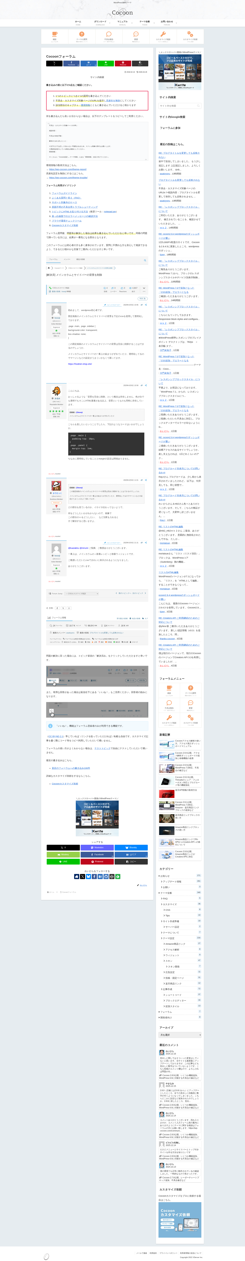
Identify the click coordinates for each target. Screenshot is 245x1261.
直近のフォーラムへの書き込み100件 (71, 768)
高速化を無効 (113, 100)
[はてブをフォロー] (100, 876)
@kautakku (73, 548)
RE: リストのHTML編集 (171, 526)
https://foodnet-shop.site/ (80, 364)
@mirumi (84, 548)
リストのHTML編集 (169, 572)
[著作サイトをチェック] (76, 876)
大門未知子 (165, 350)
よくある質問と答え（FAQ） (67, 198)
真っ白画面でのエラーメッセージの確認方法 (75, 216)
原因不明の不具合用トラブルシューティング (75, 207)
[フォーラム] (49, 268)
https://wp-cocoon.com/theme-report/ (68, 169)
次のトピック (138, 593)
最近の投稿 (80, 259)
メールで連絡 (141, 1253)
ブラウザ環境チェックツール (67, 221)
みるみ (57, 398)
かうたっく (57, 493)
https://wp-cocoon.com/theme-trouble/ (68, 177)
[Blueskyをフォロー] (88, 876)
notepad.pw (110, 211)
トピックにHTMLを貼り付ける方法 (70, 211)
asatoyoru (70, 633)
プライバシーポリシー (168, 1253)
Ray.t (162, 520)
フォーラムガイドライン (64, 193)
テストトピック (102, 748)
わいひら (52, 474)
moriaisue (165, 543)
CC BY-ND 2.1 (55, 736)
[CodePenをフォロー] (111, 876)
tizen (162, 254)
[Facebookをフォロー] (94, 876)
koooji (64, 291)
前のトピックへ (124, 593)
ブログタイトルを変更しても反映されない (107, 633)
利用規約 (153, 1253)
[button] (140, 63)
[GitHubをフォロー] (106, 876)
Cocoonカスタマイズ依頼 (65, 225)
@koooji (79, 412)
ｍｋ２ (163, 227)
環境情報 (85, 105)
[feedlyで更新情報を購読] (117, 876)
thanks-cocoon (167, 638)
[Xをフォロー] (82, 876)
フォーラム (53, 259)
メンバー (67, 259)
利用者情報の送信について (190, 1253)
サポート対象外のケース (64, 202)
